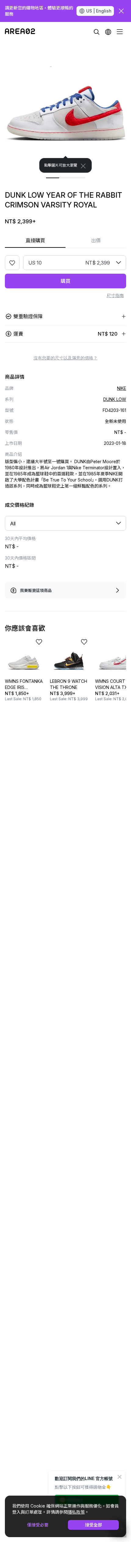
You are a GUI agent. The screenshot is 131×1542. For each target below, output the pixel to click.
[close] (121, 11)
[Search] (96, 32)
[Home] (20, 32)
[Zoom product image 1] (65, 107)
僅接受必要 (37, 1524)
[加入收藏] (12, 262)
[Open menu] (120, 32)
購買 (65, 281)
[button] (108, 32)
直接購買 (35, 240)
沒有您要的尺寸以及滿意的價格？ (65, 357)
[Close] (83, 166)
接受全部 (93, 1524)
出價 (96, 240)
